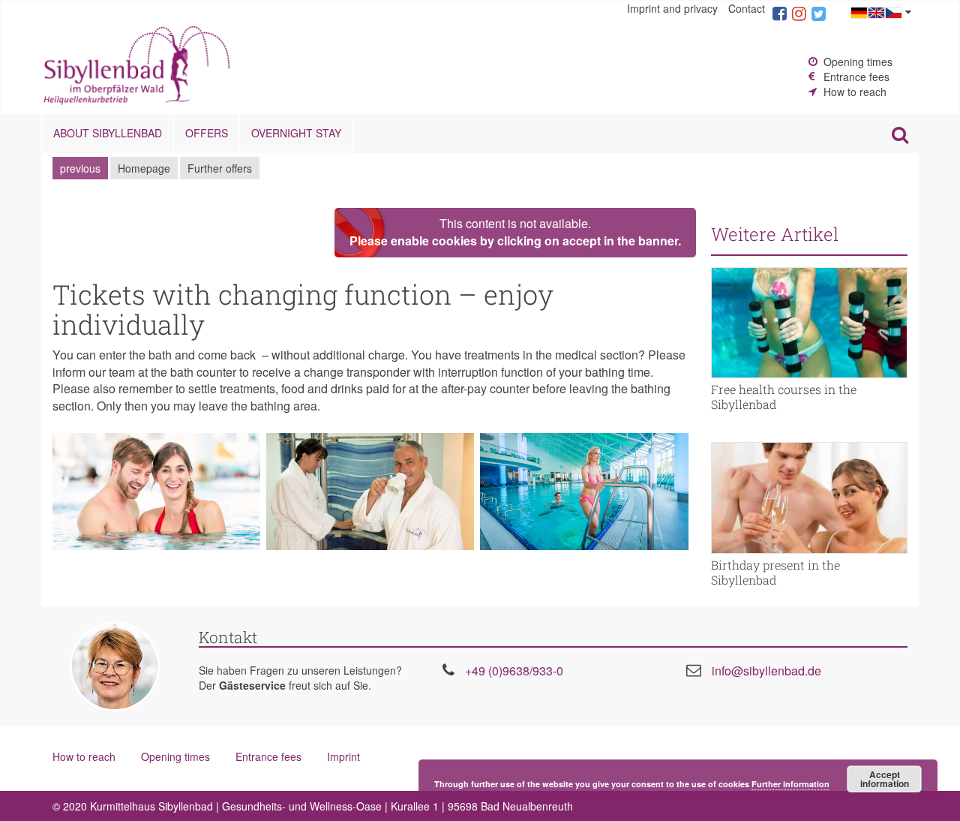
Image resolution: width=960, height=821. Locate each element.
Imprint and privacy (672, 8)
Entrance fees (857, 76)
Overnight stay (296, 132)
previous (80, 168)
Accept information (884, 779)
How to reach (855, 91)
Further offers (220, 168)
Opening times (858, 61)
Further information (791, 783)
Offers (206, 132)
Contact (746, 8)
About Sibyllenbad (107, 132)
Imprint (343, 756)
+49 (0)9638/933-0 (514, 670)
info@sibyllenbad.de (766, 670)
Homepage (144, 168)
